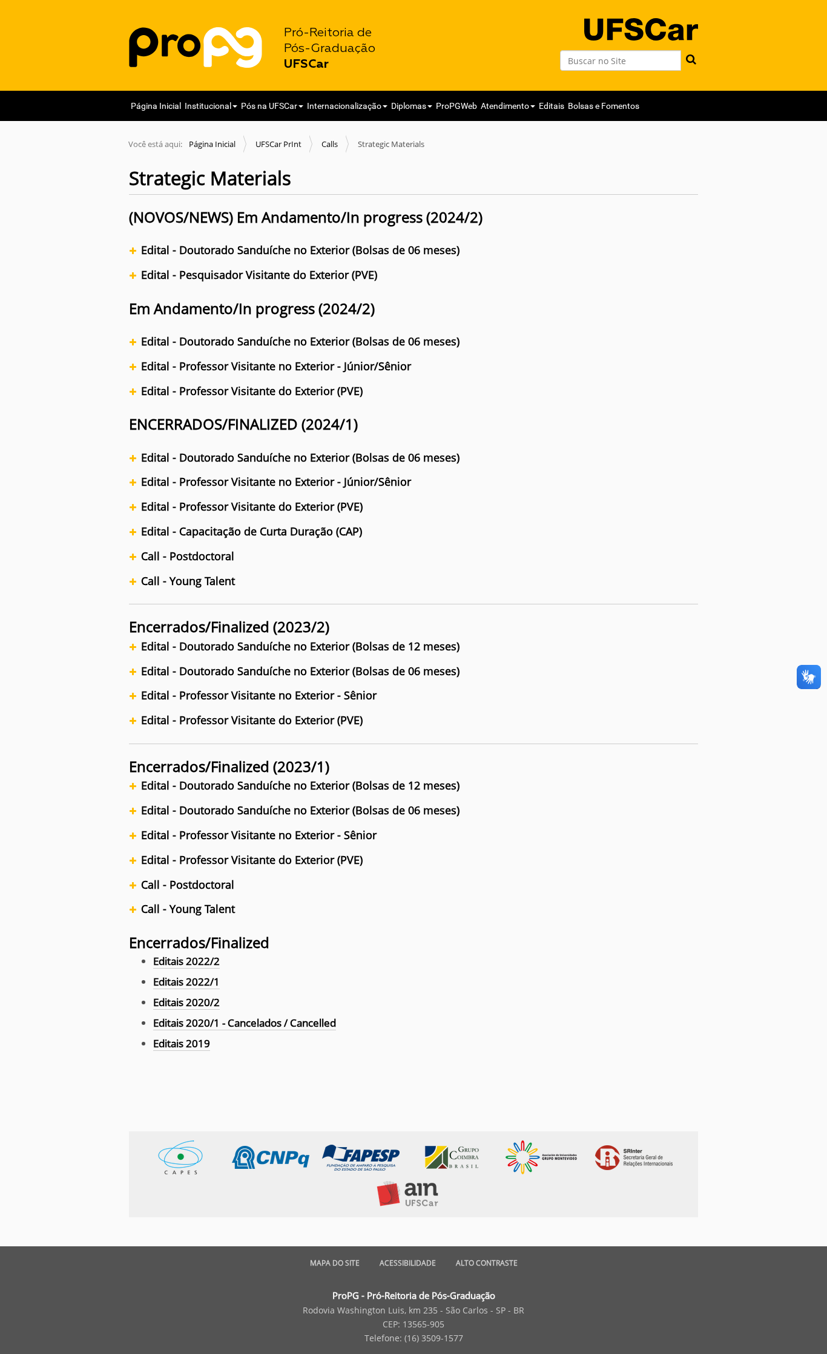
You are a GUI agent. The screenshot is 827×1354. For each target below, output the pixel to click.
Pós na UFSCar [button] (269, 106)
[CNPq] (277, 1156)
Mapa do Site (335, 1263)
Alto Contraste (487, 1263)
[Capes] (187, 1156)
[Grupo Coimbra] (457, 1156)
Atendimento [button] (505, 106)
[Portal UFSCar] (641, 19)
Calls (329, 144)
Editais (551, 106)
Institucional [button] (208, 106)
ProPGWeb (456, 106)
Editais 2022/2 (186, 961)
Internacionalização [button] (344, 106)
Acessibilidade (408, 1263)
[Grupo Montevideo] (547, 1156)
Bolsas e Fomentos (603, 106)
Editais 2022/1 (186, 982)
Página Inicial (156, 106)
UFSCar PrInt (278, 144)
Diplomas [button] (408, 106)
